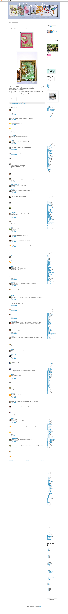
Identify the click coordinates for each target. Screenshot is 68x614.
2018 (48, 556)
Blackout (48, 152)
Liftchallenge (24, 27)
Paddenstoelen (49, 372)
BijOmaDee (49, 146)
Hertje (48, 276)
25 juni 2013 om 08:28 (14, 124)
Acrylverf (48, 114)
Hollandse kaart (49, 278)
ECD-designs (49, 218)
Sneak (48, 447)
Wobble (48, 531)
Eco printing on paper (50, 219)
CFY (48, 171)
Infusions (48, 287)
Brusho (48, 162)
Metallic (48, 343)
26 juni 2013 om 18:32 (14, 422)
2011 (48, 589)
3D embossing (49, 107)
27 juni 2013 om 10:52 (14, 447)
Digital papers (49, 202)
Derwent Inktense (49, 196)
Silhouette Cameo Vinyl (50, 437)
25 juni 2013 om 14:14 (14, 241)
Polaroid (48, 391)
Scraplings (48, 428)
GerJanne (12, 122)
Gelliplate (48, 251)
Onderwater (49, 368)
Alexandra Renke (49, 119)
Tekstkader (48, 482)
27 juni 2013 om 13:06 (14, 452)
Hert (48, 275)
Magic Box (48, 337)
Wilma (12, 172)
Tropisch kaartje (49, 493)
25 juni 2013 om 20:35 (14, 310)
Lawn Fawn (49, 323)
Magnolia (48, 338)
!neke (12, 418)
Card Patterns (49, 167)
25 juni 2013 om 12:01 (14, 231)
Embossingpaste (49, 230)
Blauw (48, 154)
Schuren (48, 426)
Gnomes (48, 261)
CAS (48, 170)
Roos (48, 417)
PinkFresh (48, 389)
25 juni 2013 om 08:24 (14, 119)
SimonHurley (49, 441)
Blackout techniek (49, 153)
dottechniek (49, 215)
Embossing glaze (49, 227)
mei (48, 582)
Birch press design (49, 147)
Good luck (48, 262)
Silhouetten (49, 438)
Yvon (48, 87)
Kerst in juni (49, 579)
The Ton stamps (49, 488)
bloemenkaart (49, 157)
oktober (49, 565)
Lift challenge (49, 329)
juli (48, 569)
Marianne (12, 177)
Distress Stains (49, 208)
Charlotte (12, 234)
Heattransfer (49, 270)
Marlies (12, 444)
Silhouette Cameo (49, 436)
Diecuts (48, 199)
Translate (53, 26)
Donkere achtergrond (50, 212)
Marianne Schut (13, 321)
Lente (48, 326)
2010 (48, 590)
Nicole (48, 86)
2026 (48, 547)
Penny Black (49, 380)
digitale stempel (49, 204)
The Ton (48, 487)
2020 (48, 554)
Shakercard (49, 432)
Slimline (48, 444)
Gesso (48, 253)
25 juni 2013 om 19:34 (14, 299)
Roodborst (48, 416)
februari (49, 585)
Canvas (48, 166)
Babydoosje (49, 573)
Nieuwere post (11, 460)
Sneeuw (48, 448)
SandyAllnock (49, 422)
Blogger (40, 606)
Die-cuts (48, 198)
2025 (48, 548)
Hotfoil (48, 280)
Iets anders (48, 285)
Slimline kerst (49, 445)
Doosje (48, 213)
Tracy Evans (49, 490)
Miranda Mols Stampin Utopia (15, 184)
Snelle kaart (49, 450)
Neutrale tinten (49, 360)
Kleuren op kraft (49, 309)
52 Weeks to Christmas (50, 110)
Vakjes (48, 502)
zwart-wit (48, 538)
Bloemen (48, 155)
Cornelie (12, 117)
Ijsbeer (48, 286)
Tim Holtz (48, 489)
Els (11, 227)
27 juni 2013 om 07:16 (14, 441)
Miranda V (12, 260)
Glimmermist (49, 257)
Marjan (53, 30)
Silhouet (48, 434)
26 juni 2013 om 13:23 (14, 397)
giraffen (48, 255)
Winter (48, 527)
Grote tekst (48, 263)
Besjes (48, 140)
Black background (49, 150)
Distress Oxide (49, 206)
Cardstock (48, 168)
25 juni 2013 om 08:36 (14, 143)
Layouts (48, 324)
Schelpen (48, 423)
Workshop (48, 533)
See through (49, 429)
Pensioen (48, 381)
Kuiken (48, 320)
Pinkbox (48, 388)
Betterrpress (49, 144)
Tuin (48, 495)
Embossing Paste (49, 228)
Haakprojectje (49, 264)
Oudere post (42, 460)
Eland (48, 221)
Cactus (48, 163)
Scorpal (48, 427)
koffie (48, 317)
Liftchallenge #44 (50, 572)
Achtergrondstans (49, 113)
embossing (48, 226)
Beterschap (49, 142)
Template (48, 483)
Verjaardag (48, 507)
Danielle (12, 400)
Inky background (49, 288)
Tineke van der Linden (14, 146)
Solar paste (49, 451)
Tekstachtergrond (49, 481)
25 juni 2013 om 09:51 (14, 181)
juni (48, 570)
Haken (48, 266)
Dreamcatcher (49, 216)
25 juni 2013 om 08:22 (14, 114)
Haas (48, 265)
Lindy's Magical (49, 334)
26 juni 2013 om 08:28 (14, 390)
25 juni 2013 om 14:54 (14, 246)
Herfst (48, 273)
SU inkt (48, 472)
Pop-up (48, 393)
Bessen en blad (49, 141)
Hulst (48, 282)
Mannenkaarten (49, 340)
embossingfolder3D (50, 229)
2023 (48, 550)
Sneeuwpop (49, 449)
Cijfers (48, 172)
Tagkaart (48, 478)
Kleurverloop (49, 315)
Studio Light (49, 471)
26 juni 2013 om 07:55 (14, 384)
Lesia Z (48, 327)
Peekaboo (48, 378)
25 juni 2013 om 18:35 (14, 279)
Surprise (48, 473)
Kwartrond (48, 321)
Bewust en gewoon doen (50, 145)
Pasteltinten (49, 376)
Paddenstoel (49, 371)
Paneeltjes (48, 373)
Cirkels (48, 173)
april (49, 583)
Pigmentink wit (49, 386)
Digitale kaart (49, 203)
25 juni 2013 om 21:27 (14, 333)
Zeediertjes (48, 535)
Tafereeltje (48, 475)
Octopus (48, 366)
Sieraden (48, 433)
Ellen (12, 140)
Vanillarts (48, 504)
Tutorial (48, 497)
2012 (48, 588)
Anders (48, 121)
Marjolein (12, 162)
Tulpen (48, 496)
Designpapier (49, 197)
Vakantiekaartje (49, 501)
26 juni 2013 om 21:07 (14, 428)
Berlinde (12, 282)
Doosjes (48, 214)
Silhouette (48, 435)
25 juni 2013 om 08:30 (14, 132)
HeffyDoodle (49, 271)
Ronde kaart (49, 415)
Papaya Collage (50, 571)
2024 (48, 549)
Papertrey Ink (49, 374)
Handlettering (49, 267)
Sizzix (48, 443)
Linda (12, 206)
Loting (48, 335)
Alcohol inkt (49, 116)
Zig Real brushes (49, 536)
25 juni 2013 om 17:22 (14, 263)
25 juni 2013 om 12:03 (14, 236)
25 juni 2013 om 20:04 (14, 305)
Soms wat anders (49, 452)
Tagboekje (48, 477)
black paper (49, 151)
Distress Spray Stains (50, 207)
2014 (48, 561)
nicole (12, 266)
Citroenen (48, 174)
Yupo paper (49, 534)
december (49, 563)
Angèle (12, 374)
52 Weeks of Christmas (50, 109)
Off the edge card (49, 367)
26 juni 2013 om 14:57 (14, 408)
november (49, 564)
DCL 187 (49, 578)
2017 (48, 557)
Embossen (48, 225)
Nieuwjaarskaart (49, 362)
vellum (48, 505)
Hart (48, 268)
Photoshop (48, 384)
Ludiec (48, 336)
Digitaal (48, 201)
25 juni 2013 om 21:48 (14, 340)
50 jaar (48, 108)
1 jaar (48, 106)
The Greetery (49, 486)
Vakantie (48, 500)
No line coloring (49, 363)
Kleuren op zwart (49, 310)
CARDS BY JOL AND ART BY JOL (16, 328)
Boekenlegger (49, 159)
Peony (48, 382)
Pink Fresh (48, 387)
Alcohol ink (48, 115)
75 (47, 111)
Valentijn (48, 503)
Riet (11, 195)
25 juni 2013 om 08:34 (14, 137)
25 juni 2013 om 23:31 (14, 371)
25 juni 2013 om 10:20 (14, 192)
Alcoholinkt (48, 117)
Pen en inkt (48, 379)
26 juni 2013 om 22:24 (14, 435)
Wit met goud (49, 528)
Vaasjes (48, 499)
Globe (48, 259)
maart (49, 584)
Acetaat (48, 112)
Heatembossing (49, 269)
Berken (48, 139)
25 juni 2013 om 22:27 (14, 358)
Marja (12, 349)
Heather (18, 28)
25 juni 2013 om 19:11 (14, 285)
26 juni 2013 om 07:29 (14, 378)
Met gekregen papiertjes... (51, 580)
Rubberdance (49, 420)
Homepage (27, 460)
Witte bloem (49, 529)
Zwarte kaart (49, 539)
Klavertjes (48, 306)
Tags (48, 479)
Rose (48, 418)
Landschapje (49, 322)
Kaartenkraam (13, 212)
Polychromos (49, 392)
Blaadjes (48, 149)
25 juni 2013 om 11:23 (14, 217)
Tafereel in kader (49, 474)
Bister (48, 148)
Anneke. (12, 189)
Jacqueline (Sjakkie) (14, 438)
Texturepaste (49, 485)
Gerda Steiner (49, 252)
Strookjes (48, 470)
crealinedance (13, 135)
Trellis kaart (49, 491)
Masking (48, 342)
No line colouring (49, 364)
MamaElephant (49, 339)
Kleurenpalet (49, 312)
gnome (48, 260)
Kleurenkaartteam (49, 311)
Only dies (48, 370)
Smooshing (49, 446)
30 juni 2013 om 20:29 (14, 457)
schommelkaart (49, 424)
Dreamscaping (49, 217)
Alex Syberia (49, 118)
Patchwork (48, 377)
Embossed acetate (49, 223)
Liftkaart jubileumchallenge (51, 333)
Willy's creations (13, 354)
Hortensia (48, 279)
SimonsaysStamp (49, 442)
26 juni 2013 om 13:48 (14, 402)
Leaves (48, 325)
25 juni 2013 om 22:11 (14, 351)
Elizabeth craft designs (50, 222)
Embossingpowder (50, 231)
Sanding (48, 421)
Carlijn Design (49, 169)
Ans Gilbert (13, 295)
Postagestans (49, 395)
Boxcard (48, 161)
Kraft (48, 319)
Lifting (48, 331)
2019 (48, 555)
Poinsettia (48, 390)
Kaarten (21, 103)
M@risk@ (12, 201)
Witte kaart (48, 530)
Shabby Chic (49, 430)
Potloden (48, 397)
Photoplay (48, 383)
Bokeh (48, 160)
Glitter (48, 258)
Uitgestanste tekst (49, 498)
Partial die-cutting (49, 375)
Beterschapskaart (49, 143)
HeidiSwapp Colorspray (17, 103)
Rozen (48, 419)
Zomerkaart (49, 537)
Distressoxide (49, 210)
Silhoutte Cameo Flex (50, 440)
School (48, 425)
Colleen (12, 255)
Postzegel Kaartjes (50, 396)
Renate (12, 361)
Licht (48, 328)
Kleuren (48, 308)
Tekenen (48, 480)
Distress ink (49, 205)
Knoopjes (48, 316)
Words (48, 532)
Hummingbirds (49, 283)
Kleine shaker (49, 307)
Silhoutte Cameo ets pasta (51, 439)
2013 (48, 562)
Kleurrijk (48, 313)
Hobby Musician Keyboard (15, 367)
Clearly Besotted (49, 176)
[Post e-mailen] (22, 102)
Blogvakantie (49, 158)
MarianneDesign (49, 341)
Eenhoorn (48, 220)
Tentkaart (48, 484)
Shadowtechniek (49, 431)
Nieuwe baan (49, 361)
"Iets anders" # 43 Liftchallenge (52, 577)
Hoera (48, 277)
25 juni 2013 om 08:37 (14, 149)
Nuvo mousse (49, 365)
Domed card (49, 211)
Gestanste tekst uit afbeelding (51, 254)
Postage (48, 394)
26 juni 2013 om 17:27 (14, 415)
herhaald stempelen (50, 274)
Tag (47, 476)
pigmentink (48, 385)
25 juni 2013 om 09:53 (14, 186)
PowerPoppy (49, 398)
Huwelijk (48, 284)
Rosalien (48, 85)
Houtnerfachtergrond (50, 281)
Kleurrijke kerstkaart (50, 314)
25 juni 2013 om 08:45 (14, 154)
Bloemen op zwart (49, 156)
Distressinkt (12, 103)
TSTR (48, 494)
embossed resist (49, 224)
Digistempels (49, 200)
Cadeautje (48, 164)
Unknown (12, 393)
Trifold (48, 492)
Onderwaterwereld (49, 369)
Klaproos (48, 305)
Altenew (48, 120)
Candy (48, 165)
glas (48, 256)
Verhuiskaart (49, 506)
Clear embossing (49, 175)
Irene (12, 336)
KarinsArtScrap (13, 274)
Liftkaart (48, 332)
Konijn (48, 318)
